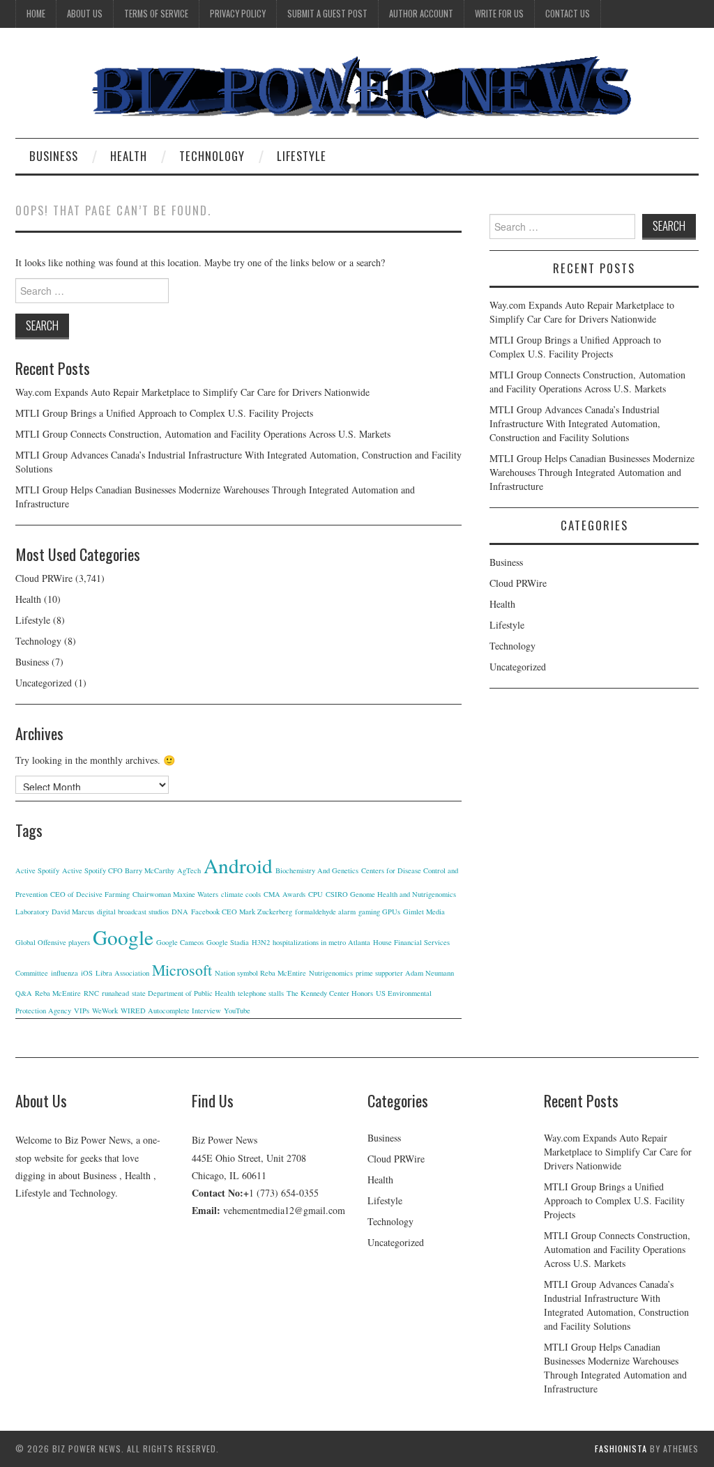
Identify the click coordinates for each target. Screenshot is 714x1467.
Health (128, 155)
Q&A (23, 993)
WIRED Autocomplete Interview (171, 1010)
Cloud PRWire (44, 578)
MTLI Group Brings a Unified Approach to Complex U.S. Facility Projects (164, 413)
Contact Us (567, 13)
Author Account (421, 13)
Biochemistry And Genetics (316, 870)
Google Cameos (180, 942)
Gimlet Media (424, 911)
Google (123, 937)
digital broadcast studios (133, 911)
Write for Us (499, 13)
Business (53, 155)
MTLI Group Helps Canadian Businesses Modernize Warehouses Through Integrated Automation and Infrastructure (591, 472)
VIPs (81, 1010)
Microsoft (182, 970)
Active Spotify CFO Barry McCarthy (118, 870)
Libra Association (122, 973)
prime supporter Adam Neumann (405, 973)
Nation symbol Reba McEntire (260, 973)
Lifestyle (301, 155)
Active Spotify (37, 870)
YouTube (237, 1010)
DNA (180, 911)
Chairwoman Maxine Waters (175, 894)
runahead (115, 993)
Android (238, 865)
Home (35, 13)
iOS (87, 973)
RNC (91, 993)
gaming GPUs (379, 911)
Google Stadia (227, 942)
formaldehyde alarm (325, 911)
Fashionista (621, 1448)
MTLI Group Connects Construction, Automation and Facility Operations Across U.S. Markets (202, 433)
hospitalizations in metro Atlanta (321, 942)
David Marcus (73, 911)
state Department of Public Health (183, 993)
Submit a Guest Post (327, 13)
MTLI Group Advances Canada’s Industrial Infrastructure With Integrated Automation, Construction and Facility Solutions (574, 423)
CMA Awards (284, 894)
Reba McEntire (58, 993)
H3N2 (261, 942)
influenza (64, 973)
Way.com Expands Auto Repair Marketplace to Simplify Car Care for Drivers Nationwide (192, 392)
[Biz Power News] (357, 88)
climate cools (241, 894)
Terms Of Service (156, 13)
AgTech (189, 870)
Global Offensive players (52, 942)
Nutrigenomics (331, 973)
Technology (212, 155)
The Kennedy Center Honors (330, 993)
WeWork (105, 1010)
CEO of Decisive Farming (90, 894)
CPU (315, 894)
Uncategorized (43, 682)
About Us (84, 13)
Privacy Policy (238, 13)
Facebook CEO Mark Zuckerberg (241, 911)
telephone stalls (261, 993)
